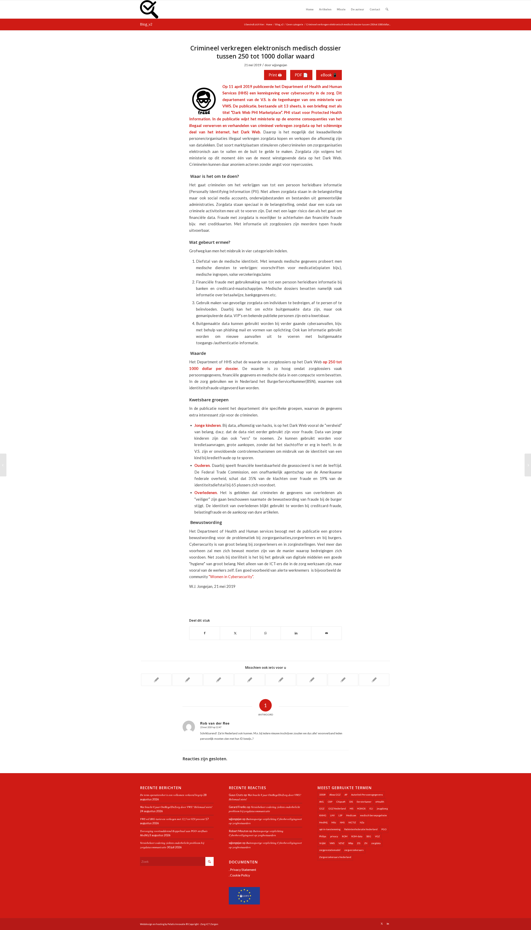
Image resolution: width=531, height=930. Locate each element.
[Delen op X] (235, 633)
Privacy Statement (243, 869)
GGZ (321, 808)
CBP (330, 801)
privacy (334, 836)
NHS (342, 822)
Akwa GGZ (335, 794)
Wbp (350, 843)
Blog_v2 (146, 24)
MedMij (323, 822)
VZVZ (341, 843)
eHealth (379, 801)
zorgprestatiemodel (329, 850)
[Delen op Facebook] (204, 633)
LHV (332, 815)
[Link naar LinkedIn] (388, 923)
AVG (321, 801)
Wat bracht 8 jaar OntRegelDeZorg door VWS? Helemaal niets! (176, 807)
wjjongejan (279, 65)
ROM (344, 836)
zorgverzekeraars (354, 850)
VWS (332, 843)
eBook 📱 (329, 75)
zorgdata (376, 843)
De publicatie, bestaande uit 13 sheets (267, 106)
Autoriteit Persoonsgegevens (367, 794)
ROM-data (356, 836)
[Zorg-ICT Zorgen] (149, 9)
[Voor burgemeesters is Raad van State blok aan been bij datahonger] (3, 465)
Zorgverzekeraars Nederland (335, 857)
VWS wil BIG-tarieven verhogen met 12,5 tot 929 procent (172, 819)
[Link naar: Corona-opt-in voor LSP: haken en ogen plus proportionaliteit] (218, 680)
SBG (368, 836)
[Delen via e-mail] (326, 633)
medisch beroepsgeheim (373, 815)
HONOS (361, 808)
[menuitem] (309, 9)
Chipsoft (340, 801)
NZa (362, 822)
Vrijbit (322, 843)
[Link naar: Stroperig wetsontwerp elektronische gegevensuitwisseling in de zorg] (187, 680)
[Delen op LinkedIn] (296, 633)
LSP (340, 815)
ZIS (358, 843)
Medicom (351, 815)
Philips (322, 836)
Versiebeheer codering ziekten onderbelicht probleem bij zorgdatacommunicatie (264, 809)
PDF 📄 (301, 75)
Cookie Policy (240, 875)
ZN (365, 843)
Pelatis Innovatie (176, 924)
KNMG (322, 815)
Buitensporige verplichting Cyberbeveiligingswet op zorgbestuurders (256, 833)
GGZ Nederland (337, 808)
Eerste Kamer (364, 801)
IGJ (371, 808)
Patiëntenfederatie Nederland (361, 829)
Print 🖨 (275, 75)
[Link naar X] (382, 923)
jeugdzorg (382, 808)
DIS (351, 801)
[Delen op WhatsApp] (266, 633)
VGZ (377, 836)
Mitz (333, 822)
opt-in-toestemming (329, 829)
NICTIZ (352, 822)
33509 (322, 794)
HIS (351, 808)
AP (346, 794)
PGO (383, 829)
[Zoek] (387, 9)
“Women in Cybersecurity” (231, 576)
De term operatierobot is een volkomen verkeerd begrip (171, 795)
